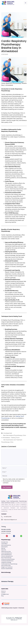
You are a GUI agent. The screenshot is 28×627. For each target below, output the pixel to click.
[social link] (7, 536)
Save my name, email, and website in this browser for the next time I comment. (13, 481)
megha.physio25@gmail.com (10, 519)
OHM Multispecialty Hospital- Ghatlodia (12, 608)
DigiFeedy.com (14, 620)
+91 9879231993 (7, 516)
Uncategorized (7, 433)
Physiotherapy (5, 539)
